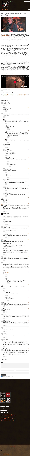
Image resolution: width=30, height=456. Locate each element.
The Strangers (11, 92)
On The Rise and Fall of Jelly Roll (9, 418)
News (4, 15)
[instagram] (4, 9)
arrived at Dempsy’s (12, 55)
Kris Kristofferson (6, 92)
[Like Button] (2, 90)
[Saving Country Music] (5, 7)
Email (16, 369)
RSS (7, 9)
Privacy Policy (12, 446)
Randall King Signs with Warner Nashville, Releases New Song (23, 95)
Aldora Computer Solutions (6, 454)
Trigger (2, 15)
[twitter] (1, 9)
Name (2, 369)
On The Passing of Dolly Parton (9, 414)
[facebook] (2, 9)
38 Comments (8, 15)
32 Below (2, 92)
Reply (28, 107)
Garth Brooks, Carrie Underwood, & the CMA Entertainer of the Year (7, 95)
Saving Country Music (4, 453)
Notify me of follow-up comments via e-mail (7, 376)
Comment (2, 362)
